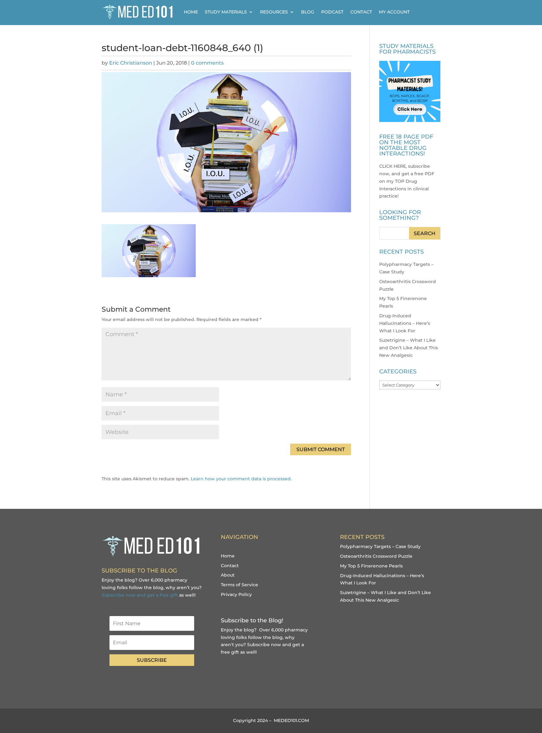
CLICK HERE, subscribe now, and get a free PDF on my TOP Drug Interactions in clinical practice (406, 181)
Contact (361, 12)
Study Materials (226, 12)
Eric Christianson (130, 63)
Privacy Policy (236, 594)
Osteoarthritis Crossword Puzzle (376, 556)
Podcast (332, 12)
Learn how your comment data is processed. (241, 479)
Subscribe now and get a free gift (140, 595)
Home (191, 12)
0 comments (207, 63)
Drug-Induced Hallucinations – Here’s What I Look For (404, 323)
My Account (394, 12)
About (228, 575)
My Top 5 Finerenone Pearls (371, 566)
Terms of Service (239, 585)
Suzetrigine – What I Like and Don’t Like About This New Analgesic (408, 347)
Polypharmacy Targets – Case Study (380, 546)
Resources (274, 12)
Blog (307, 12)
